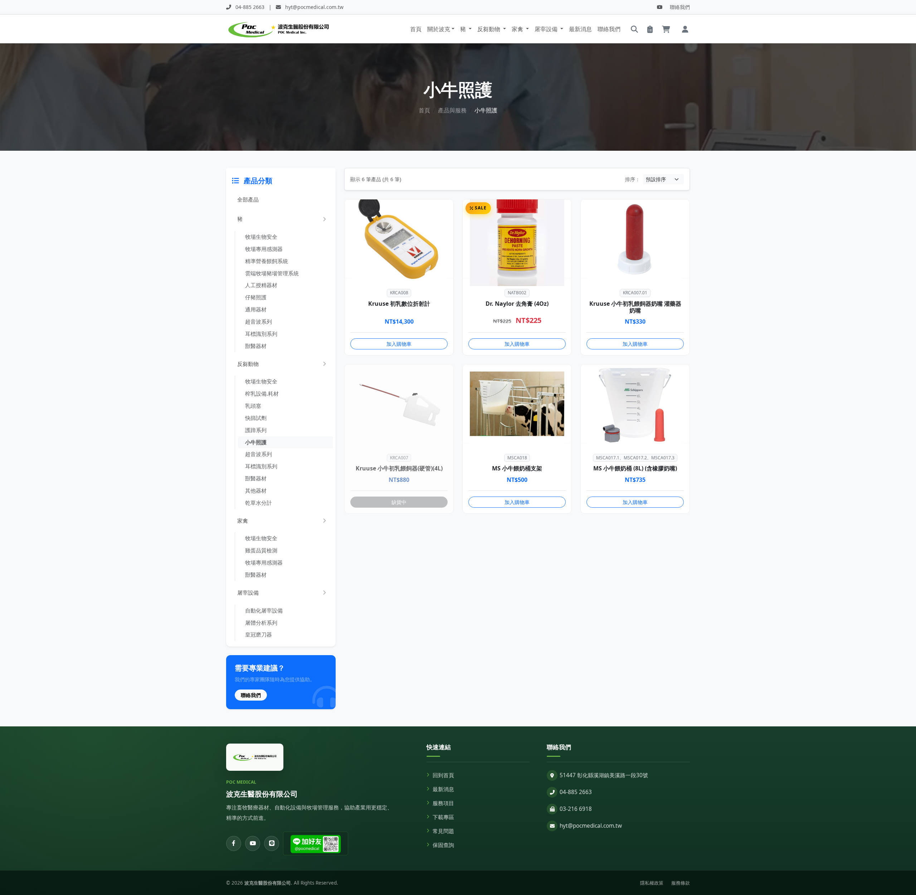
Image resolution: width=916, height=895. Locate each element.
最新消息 (580, 29)
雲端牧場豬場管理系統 (272, 273)
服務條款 (680, 883)
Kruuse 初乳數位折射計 (399, 304)
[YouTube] (660, 7)
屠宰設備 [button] (547, 29)
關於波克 (438, 29)
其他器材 (256, 490)
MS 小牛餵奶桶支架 (517, 468)
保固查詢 (443, 845)
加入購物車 (398, 343)
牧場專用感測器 (264, 248)
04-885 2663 (576, 792)
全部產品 (248, 199)
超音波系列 (258, 321)
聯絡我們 (680, 7)
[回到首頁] (254, 757)
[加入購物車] (450, 250)
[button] (685, 29)
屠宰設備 (248, 592)
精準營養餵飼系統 (266, 261)
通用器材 (256, 309)
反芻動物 (248, 363)
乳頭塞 (253, 405)
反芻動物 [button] (489, 29)
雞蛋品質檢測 (261, 550)
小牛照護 (256, 442)
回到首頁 (443, 775)
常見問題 (443, 831)
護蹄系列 (256, 430)
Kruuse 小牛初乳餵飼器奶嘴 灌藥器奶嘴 (635, 307)
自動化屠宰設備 (264, 610)
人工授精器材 (261, 285)
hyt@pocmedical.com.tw (591, 825)
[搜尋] (634, 29)
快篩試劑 (256, 417)
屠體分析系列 (261, 622)
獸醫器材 (256, 345)
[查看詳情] (450, 267)
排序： (632, 179)
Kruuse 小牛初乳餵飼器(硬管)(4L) (399, 468)
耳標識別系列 (261, 333)
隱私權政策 (651, 883)
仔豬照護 (256, 297)
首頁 (416, 29)
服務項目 (443, 803)
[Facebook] (233, 843)
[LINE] (271, 843)
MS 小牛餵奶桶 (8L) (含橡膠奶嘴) (635, 468)
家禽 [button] (518, 29)
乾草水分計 (258, 502)
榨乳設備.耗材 (262, 393)
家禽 (242, 520)
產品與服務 (452, 110)
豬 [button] (463, 29)
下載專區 (443, 817)
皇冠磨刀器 (258, 634)
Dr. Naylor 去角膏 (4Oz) (517, 304)
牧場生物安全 (261, 236)
